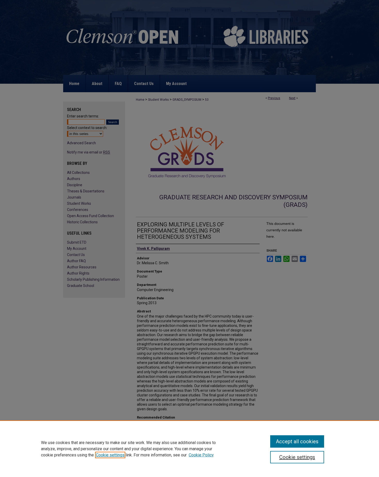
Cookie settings (110, 455)
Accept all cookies (297, 441)
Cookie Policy (201, 455)
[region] (189, 448)
